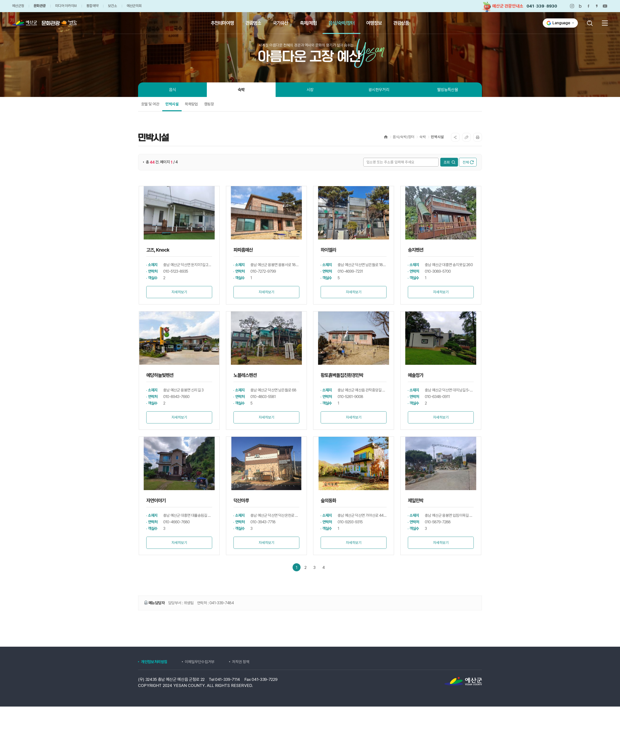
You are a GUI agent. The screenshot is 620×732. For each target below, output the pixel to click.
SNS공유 (455, 137)
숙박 (422, 137)
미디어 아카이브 (66, 6)
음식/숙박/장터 (403, 137)
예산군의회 (134, 6)
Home (386, 137)
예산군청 (18, 6)
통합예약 (92, 6)
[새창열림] (572, 6)
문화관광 (40, 6)
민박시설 (437, 137)
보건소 (112, 6)
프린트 (477, 137)
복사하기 (466, 137)
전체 (466, 162)
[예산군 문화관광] (39, 23)
